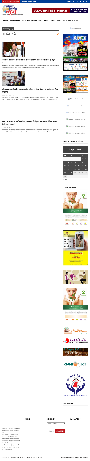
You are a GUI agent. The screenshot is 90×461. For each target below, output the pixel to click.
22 (82, 169)
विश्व (40, 20)
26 (72, 173)
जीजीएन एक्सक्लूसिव (15, 20)
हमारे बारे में (24, 2)
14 (79, 166)
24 (65, 173)
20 (75, 169)
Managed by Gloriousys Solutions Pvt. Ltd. (74, 457)
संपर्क (34, 2)
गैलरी (64, 20)
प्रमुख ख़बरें (6, 20)
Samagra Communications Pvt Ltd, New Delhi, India (27, 457)
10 (65, 166)
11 (68, 166)
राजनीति (46, 20)
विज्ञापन (30, 2)
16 (86, 166)
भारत (23, 20)
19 (71, 169)
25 (68, 173)
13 (75, 166)
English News (32, 20)
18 (68, 169)
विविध (69, 20)
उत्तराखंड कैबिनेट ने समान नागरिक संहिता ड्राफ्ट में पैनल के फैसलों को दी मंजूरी (28, 60)
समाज (58, 20)
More (76, 20)
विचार (52, 20)
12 (71, 166)
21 (79, 169)
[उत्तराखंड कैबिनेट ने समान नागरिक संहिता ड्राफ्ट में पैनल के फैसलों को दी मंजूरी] (13, 49)
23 (86, 169)
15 (82, 166)
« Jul (65, 179)
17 (65, 169)
